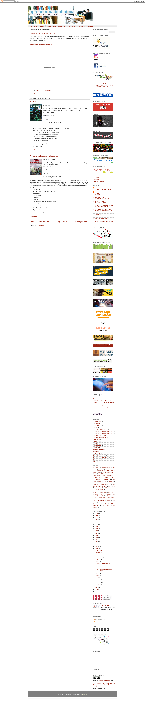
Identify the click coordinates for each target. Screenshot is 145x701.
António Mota (109, 470)
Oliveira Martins (110, 497)
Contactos (90, 26)
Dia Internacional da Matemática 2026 (103, 433)
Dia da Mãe (97, 194)
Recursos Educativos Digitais (100, 457)
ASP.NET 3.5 (34, 101)
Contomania (96, 177)
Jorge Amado (102, 486)
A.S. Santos (96, 467)
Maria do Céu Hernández (98, 495)
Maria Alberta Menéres (109, 494)
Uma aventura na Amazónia (101, 206)
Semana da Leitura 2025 (99, 459)
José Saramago (99, 489)
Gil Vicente (111, 481)
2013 (96, 542)
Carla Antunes (101, 473)
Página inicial (33, 26)
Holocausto (96, 447)
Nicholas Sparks (102, 497)
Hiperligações (72, 26)
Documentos (61, 26)
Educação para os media (99, 437)
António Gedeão (101, 470)
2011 (96, 546)
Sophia (105, 503)
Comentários (98, 622)
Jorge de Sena (111, 486)
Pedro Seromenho (98, 500)
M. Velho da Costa (102, 492)
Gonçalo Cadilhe (96, 482)
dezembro (99, 550)
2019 (96, 528)
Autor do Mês (96, 425)
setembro (99, 557)
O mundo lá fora (99, 197)
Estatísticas (96, 441)
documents (39, 90)
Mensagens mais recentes (39, 222)
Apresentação (98, 216)
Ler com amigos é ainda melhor (104, 205)
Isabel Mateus (105, 484)
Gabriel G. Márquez (102, 481)
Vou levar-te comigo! (98, 181)
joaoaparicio (48, 90)
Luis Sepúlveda (103, 490)
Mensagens (98, 619)
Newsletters (81, 26)
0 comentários (33, 93)
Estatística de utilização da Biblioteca (42, 33)
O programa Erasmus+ (100, 202)
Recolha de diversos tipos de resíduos (104, 189)
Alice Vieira (101, 469)
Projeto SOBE (96, 453)
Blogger (84, 694)
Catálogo (41, 26)
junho (98, 573)
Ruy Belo (101, 502)
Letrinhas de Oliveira (101, 84)
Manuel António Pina (97, 494)
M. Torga (95, 492)
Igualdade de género (98, 449)
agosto (98, 559)
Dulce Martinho (96, 475)
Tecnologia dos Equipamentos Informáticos (44, 156)
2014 (96, 539)
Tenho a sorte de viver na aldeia (102, 198)
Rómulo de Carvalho (109, 502)
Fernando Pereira (108, 477)
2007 (96, 591)
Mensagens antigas (82, 222)
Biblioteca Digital (51, 26)
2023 (96, 520)
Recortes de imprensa (99, 455)
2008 (96, 589)
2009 (96, 587)
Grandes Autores (97, 445)
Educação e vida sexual (99, 435)
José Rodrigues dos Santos (109, 487)
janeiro (98, 584)
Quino (108, 500)
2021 (96, 524)
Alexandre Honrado (106, 467)
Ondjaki (94, 498)
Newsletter (96, 451)
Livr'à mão (96, 179)
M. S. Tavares (111, 490)
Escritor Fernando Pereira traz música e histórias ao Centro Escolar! (104, 86)
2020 (96, 526)
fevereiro (98, 582)
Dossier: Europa (99, 201)
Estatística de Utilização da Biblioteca (41, 44)
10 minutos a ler (97, 421)
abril (97, 577)
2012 (96, 544)
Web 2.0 (95, 461)
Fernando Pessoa (100, 479)
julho (97, 561)
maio (97, 575)
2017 (96, 533)
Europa (95, 443)
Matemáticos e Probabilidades (103, 209)
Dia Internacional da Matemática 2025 (103, 431)
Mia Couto (108, 495)
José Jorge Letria (98, 487)
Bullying (95, 427)
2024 (96, 517)
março (98, 580)
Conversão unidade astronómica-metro (103, 400)
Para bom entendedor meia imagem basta (102, 219)
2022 (96, 522)
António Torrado (96, 472)
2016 (96, 535)
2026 (96, 513)
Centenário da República (99, 429)
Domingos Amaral (110, 473)
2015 (96, 537)
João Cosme (108, 489)
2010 (96, 548)
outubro (98, 554)
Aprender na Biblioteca (104, 680)
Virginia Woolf (105, 505)
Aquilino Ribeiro (106, 472)
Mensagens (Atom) (41, 225)
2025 (96, 515)
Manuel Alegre (111, 492)
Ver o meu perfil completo (100, 613)
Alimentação (96, 423)
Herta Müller (106, 482)
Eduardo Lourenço (106, 475)
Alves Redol (108, 469)
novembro (99, 552)
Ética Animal (98, 214)
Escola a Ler (96, 439)
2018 (96, 530)
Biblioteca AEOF (107, 605)
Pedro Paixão (110, 498)
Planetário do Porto (98, 405)
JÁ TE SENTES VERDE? (101, 188)
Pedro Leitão (102, 498)
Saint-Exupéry (96, 503)
